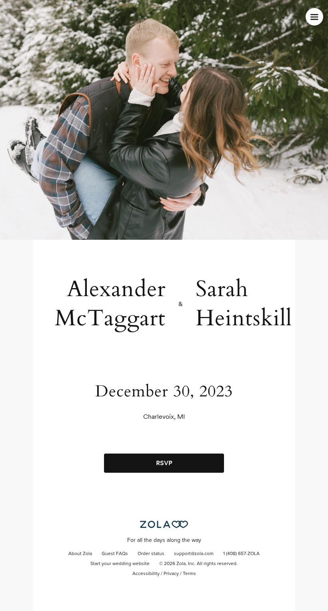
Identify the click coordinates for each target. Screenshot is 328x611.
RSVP (164, 463)
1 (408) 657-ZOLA (241, 553)
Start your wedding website (120, 563)
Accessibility (146, 573)
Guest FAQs (115, 553)
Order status (151, 553)
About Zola (80, 553)
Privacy (171, 573)
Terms (189, 573)
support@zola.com (194, 553)
